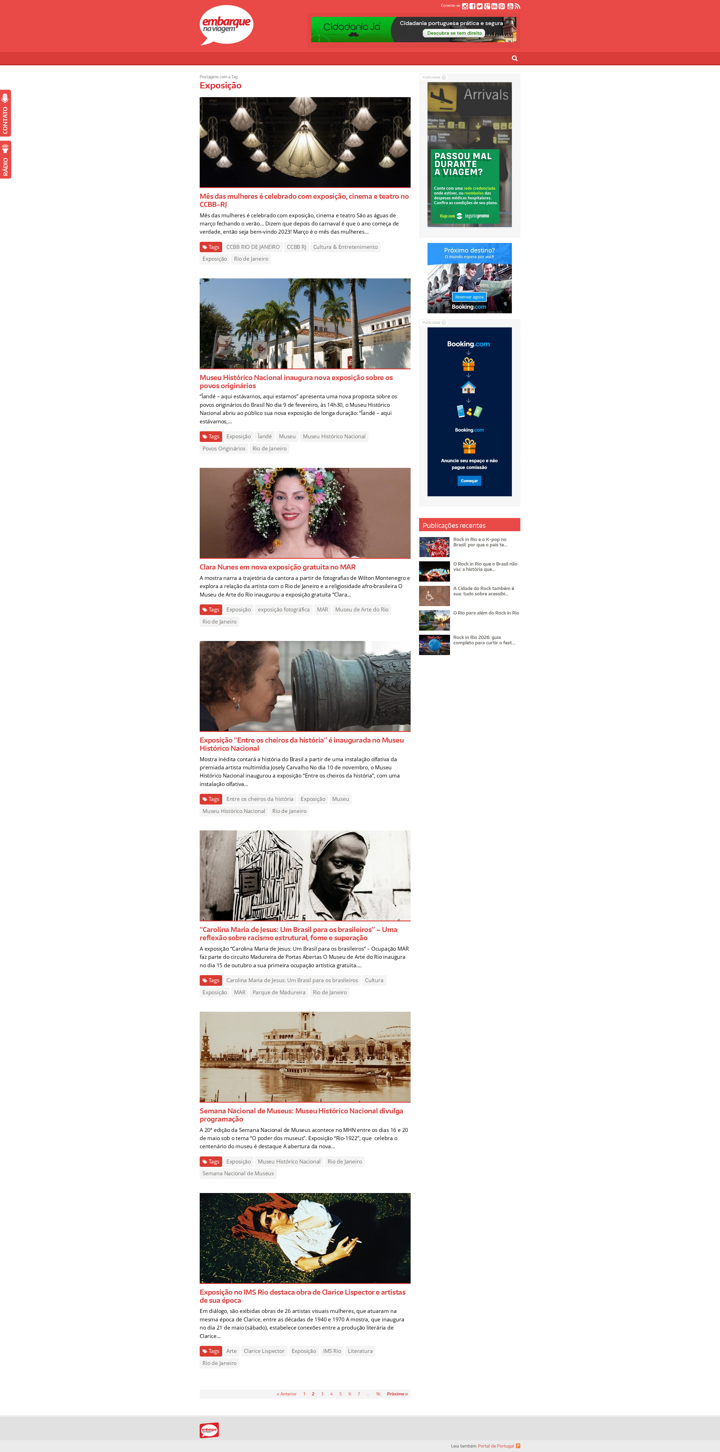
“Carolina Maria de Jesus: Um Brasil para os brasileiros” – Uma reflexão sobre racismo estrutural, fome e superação (299, 933)
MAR (322, 609)
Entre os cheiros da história (260, 799)
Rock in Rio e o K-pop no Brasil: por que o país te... (480, 542)
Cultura (374, 980)
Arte (231, 1351)
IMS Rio (332, 1351)
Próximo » (397, 1394)
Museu (287, 436)
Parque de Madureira (279, 992)
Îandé (265, 436)
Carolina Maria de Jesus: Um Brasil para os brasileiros (292, 980)
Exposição (214, 258)
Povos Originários (224, 448)
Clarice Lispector (264, 1351)
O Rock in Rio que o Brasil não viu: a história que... (485, 566)
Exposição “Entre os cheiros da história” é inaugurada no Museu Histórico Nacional (302, 744)
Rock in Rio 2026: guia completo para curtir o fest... (484, 640)
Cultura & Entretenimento (345, 247)
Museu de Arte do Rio (361, 609)
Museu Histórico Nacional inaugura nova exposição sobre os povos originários (296, 381)
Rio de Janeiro (251, 258)
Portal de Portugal (496, 1446)
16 (378, 1394)
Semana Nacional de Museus (238, 1173)
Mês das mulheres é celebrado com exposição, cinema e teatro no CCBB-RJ (304, 200)
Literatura (360, 1351)
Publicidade (431, 77)
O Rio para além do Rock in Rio (486, 613)
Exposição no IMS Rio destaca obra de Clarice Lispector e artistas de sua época (303, 1296)
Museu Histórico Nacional (334, 436)
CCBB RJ (296, 247)
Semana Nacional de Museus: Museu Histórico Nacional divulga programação (301, 1114)
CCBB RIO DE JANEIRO (253, 247)
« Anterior (287, 1394)
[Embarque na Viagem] (226, 42)
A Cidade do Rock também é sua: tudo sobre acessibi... (483, 591)
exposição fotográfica (284, 609)
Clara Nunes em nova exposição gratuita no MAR (278, 566)
